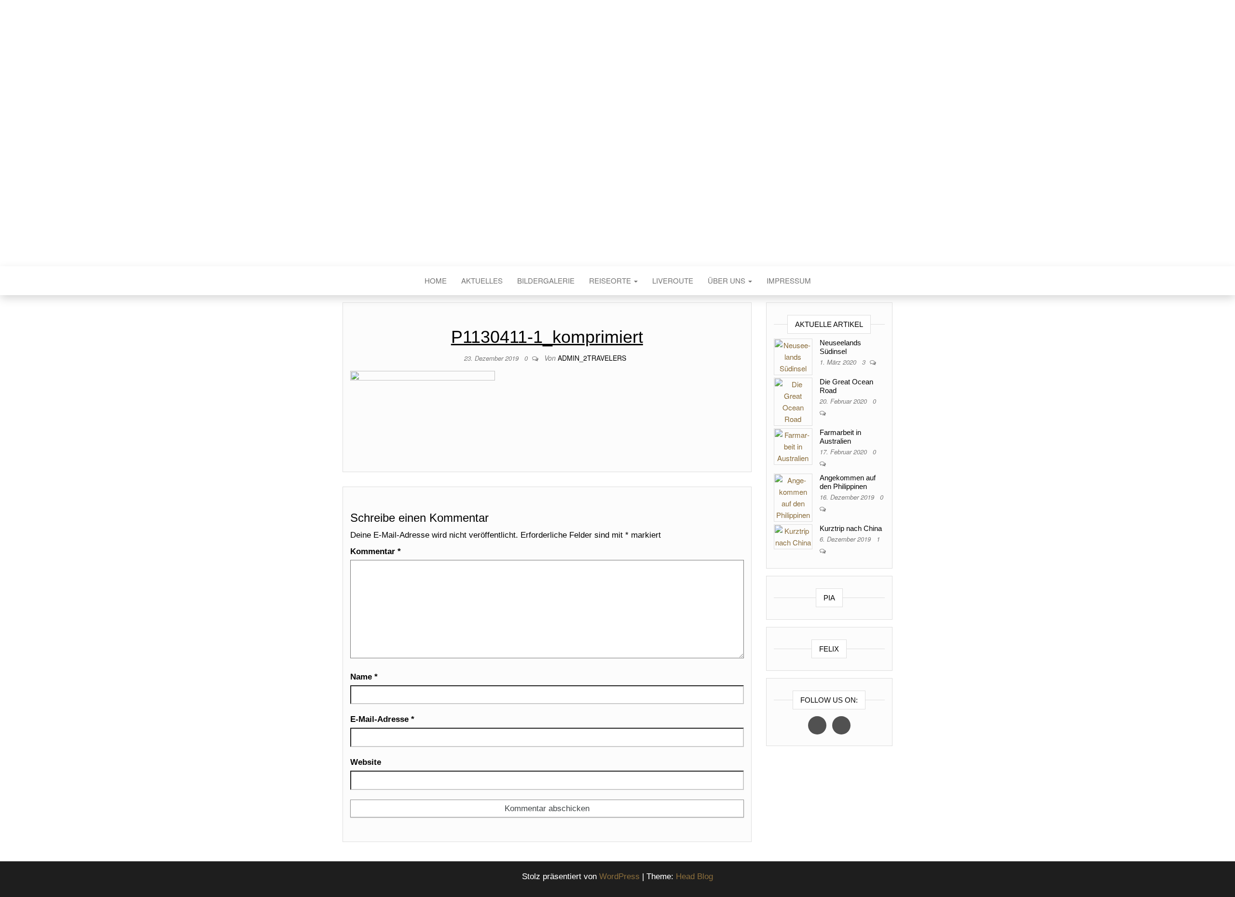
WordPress (619, 876)
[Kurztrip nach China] (793, 535)
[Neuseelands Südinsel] (793, 356)
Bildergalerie (546, 280)
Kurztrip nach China (851, 528)
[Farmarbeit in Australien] (793, 445)
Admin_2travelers (592, 358)
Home (436, 280)
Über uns (727, 280)
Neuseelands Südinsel (840, 347)
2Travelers (617, 149)
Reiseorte (611, 280)
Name (364, 676)
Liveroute (672, 280)
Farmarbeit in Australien (840, 436)
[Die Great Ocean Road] (793, 400)
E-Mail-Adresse (382, 719)
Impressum (789, 280)
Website (365, 762)
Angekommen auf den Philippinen (848, 482)
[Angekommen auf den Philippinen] (793, 496)
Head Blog (694, 876)
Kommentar (375, 551)
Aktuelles (482, 280)
